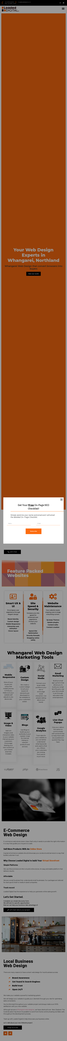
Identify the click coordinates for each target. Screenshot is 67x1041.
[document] (33, 520)
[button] (61, 499)
